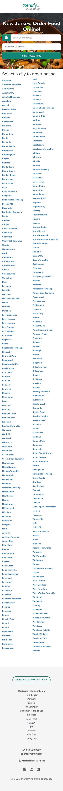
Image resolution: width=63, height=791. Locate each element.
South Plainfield (40, 461)
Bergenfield (7, 134)
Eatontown (7, 335)
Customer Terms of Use (31, 710)
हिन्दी (31, 726)
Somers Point (39, 441)
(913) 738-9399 (33, 750)
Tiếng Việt (31, 738)
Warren (36, 564)
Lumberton (38, 87)
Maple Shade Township (44, 108)
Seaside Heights (40, 416)
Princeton (37, 338)
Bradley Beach (9, 175)
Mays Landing (39, 128)
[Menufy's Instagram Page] (31, 769)
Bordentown (8, 167)
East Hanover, (8, 323)
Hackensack (8, 463)
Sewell (36, 428)
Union (35, 523)
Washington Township (43, 568)
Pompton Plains (40, 334)
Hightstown (7, 504)
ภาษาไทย (31, 734)
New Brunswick (40, 215)
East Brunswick (9, 315)
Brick (4, 187)
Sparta (36, 465)
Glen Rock (7, 450)
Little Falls (7, 640)
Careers (31, 703)
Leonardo (6, 611)
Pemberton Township (42, 289)
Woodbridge (38, 622)
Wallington (38, 560)
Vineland (37, 544)
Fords (4, 401)
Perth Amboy (39, 301)
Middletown (38, 145)
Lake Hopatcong (10, 574)
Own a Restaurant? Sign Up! (31, 680)
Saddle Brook (39, 404)
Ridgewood (38, 371)
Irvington (6, 524)
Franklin (6, 409)
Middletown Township (43, 149)
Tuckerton (37, 515)
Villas (35, 539)
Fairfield (6, 376)
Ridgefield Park (40, 367)
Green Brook (8, 455)
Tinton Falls (38, 494)
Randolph (37, 350)
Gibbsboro (7, 442)
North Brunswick (40, 235)
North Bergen (39, 231)
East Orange (8, 327)
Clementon (7, 257)
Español (32, 730)
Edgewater (7, 339)
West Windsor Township (44, 593)
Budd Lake (7, 208)
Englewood (7, 360)
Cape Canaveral (9, 228)
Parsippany (38, 272)
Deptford (6, 294)
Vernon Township (41, 531)
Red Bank (37, 358)
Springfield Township (42, 474)
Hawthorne (7, 496)
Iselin (4, 529)
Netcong (36, 210)
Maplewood (38, 112)
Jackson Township (10, 537)
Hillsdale (6, 512)
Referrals (31, 714)
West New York (40, 589)
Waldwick (37, 552)
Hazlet (5, 500)
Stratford (37, 482)
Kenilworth (7, 557)
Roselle (36, 387)
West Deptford (39, 585)
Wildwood (37, 609)
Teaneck (36, 490)
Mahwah (37, 99)
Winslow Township (41, 618)
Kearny (5, 549)
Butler (5, 216)
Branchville (7, 183)
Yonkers (36, 650)
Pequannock (38, 297)
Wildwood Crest (40, 613)
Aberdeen (6, 80)
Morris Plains (39, 186)
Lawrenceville (8, 603)
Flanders (6, 393)
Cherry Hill (7, 237)
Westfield (37, 597)
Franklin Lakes (9, 413)
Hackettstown (9, 467)
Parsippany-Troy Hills (43, 276)
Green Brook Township (13, 459)
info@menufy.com (33, 754)
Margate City (39, 116)
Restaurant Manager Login (31, 691)
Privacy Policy (31, 707)
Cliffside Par (8, 261)
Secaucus (37, 424)
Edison (5, 343)
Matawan (37, 124)
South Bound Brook (42, 453)
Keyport (6, 561)
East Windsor (8, 331)
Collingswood (8, 274)
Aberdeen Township (11, 84)
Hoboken (6, 516)
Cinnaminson (8, 249)
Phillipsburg (38, 305)
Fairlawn (6, 380)
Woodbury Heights (41, 630)
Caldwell (6, 220)
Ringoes (36, 375)
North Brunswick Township (45, 239)
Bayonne (6, 117)
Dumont (6, 306)
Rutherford (38, 400)
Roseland (37, 383)
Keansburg (7, 545)
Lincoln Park (8, 619)
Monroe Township (41, 169)
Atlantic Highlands (11, 97)
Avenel (5, 105)
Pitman (36, 317)
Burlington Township (12, 212)
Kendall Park (8, 553)
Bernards (6, 142)
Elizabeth (6, 352)
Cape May (7, 232)
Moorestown (38, 182)
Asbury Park (8, 89)
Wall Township (39, 556)
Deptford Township (11, 298)
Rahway (36, 342)
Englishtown (8, 368)
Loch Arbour (8, 648)
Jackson (6, 533)
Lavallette (7, 590)
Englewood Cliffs (10, 364)
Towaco (36, 502)
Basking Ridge (9, 109)
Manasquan (38, 104)
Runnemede (38, 395)
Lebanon (6, 607)
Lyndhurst (37, 91)
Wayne (36, 572)
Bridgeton (7, 195)
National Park (39, 198)
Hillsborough (8, 508)
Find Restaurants (31, 55)
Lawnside (6, 594)
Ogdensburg (38, 264)
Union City (37, 527)
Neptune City (39, 206)
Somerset (37, 445)
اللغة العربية (31, 718)
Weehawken (38, 576)
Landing (6, 586)
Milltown (37, 157)
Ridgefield (37, 363)
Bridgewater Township (12, 200)
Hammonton (8, 492)
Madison (37, 95)
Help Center (32, 695)
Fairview (6, 385)
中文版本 (31, 722)
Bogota (5, 158)
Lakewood (7, 582)
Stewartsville (39, 478)
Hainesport (7, 479)
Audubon (6, 101)
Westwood (37, 601)
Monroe (36, 165)
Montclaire (38, 178)
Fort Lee (6, 405)
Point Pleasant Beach (43, 330)
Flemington (7, 397)
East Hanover (8, 319)
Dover (5, 302)
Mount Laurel (39, 194)
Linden (5, 627)
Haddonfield (8, 475)
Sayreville (37, 408)
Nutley (36, 247)
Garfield (6, 434)
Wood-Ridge (38, 642)
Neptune (37, 202)
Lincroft (6, 623)
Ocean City (38, 256)
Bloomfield (7, 150)
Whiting (36, 605)
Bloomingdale (8, 154)
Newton (36, 223)
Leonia (5, 615)
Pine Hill (37, 309)
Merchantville (39, 136)
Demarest (6, 286)
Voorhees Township (42, 548)
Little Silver (7, 644)
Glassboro (7, 446)
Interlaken (7, 520)
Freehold (6, 422)
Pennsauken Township (43, 293)
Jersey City (7, 541)
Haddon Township (10, 471)
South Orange (39, 457)
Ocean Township (40, 260)
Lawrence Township (11, 598)
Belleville (6, 126)
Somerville (38, 449)
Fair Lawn (7, 372)
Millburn (36, 153)
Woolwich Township (42, 646)
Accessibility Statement (33, 760)
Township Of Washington (44, 506)
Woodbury (37, 626)
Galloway (6, 430)
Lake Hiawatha (9, 570)
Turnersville (38, 519)
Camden (6, 224)
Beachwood (7, 121)
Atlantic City (8, 93)
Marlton (36, 120)
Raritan (36, 354)
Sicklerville (38, 432)
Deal (4, 282)
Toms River (38, 498)
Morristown (38, 190)
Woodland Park (40, 638)
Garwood (6, 438)
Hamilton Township (11, 487)
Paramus (37, 268)
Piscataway (38, 313)
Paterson (37, 284)
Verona (36, 535)
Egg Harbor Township (12, 348)
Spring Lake (38, 469)
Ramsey (36, 346)
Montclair (37, 173)
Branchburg (7, 179)
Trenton (36, 511)
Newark (36, 219)
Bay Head (7, 113)
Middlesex (37, 141)
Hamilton (6, 483)
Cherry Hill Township (12, 241)
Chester (6, 245)
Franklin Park (8, 418)
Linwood (6, 635)
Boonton (6, 163)
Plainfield (37, 321)
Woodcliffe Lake (40, 634)
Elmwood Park (9, 356)
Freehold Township (11, 426)
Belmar (5, 130)
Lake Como (7, 566)
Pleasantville (39, 326)
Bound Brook (8, 171)
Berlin (5, 138)
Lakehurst (7, 578)
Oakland (37, 252)
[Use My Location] (6, 37)
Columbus (7, 278)
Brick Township (9, 191)
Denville (6, 290)
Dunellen (6, 311)
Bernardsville (8, 146)
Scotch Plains (39, 412)
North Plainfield (40, 243)
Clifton (5, 269)
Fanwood (6, 389)
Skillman (37, 437)
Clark (4, 253)
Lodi (35, 79)
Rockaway (37, 379)
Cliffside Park (8, 265)
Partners (31, 699)
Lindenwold (7, 631)
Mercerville (38, 132)
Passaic (36, 280)
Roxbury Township (41, 391)
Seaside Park (39, 420)
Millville (36, 161)
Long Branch (39, 83)
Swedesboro (38, 486)
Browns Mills (8, 204)
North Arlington (40, 227)
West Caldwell (39, 581)
